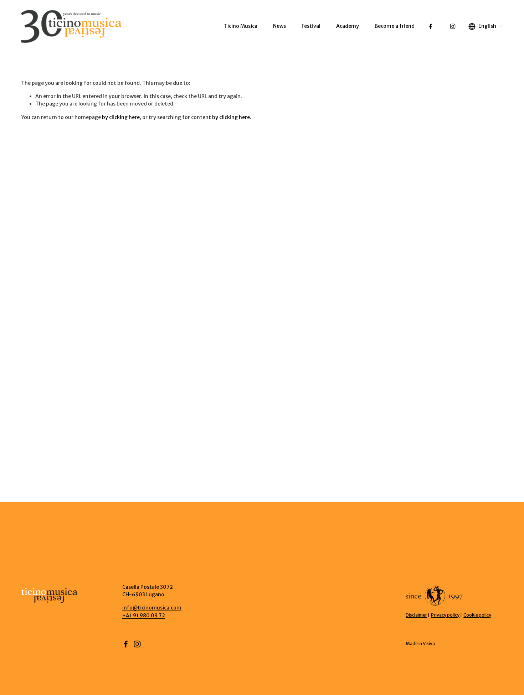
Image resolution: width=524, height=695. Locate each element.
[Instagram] (452, 26)
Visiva (429, 643)
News (279, 26)
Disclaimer (416, 615)
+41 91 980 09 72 (143, 615)
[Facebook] (430, 26)
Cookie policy (477, 615)
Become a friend (395, 26)
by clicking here (121, 117)
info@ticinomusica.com (151, 607)
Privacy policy (445, 615)
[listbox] (485, 26)
